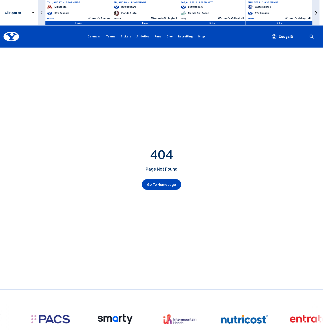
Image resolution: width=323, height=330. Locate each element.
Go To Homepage (161, 184)
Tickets (126, 36)
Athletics (142, 36)
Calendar (94, 36)
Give (170, 36)
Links (78, 23)
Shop (201, 36)
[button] (41, 12)
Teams (110, 36)
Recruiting (185, 36)
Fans (157, 36)
